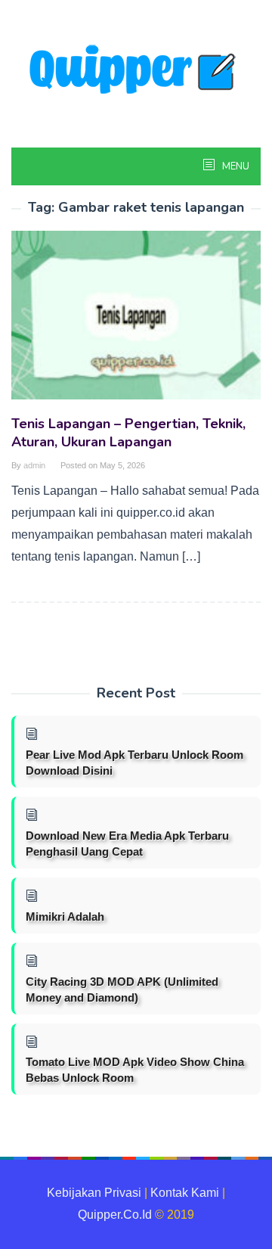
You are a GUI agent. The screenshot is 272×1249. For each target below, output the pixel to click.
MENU (234, 166)
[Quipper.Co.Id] (136, 70)
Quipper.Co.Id (115, 1214)
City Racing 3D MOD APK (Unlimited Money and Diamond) (122, 989)
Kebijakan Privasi (94, 1192)
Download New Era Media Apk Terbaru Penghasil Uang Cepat (127, 843)
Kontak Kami (184, 1192)
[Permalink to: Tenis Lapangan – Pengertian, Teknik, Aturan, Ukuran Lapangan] (136, 321)
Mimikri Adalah (65, 916)
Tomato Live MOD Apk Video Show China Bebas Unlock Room (135, 1069)
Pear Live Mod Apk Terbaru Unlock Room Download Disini (134, 762)
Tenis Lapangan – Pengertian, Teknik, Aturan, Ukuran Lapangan (128, 433)
